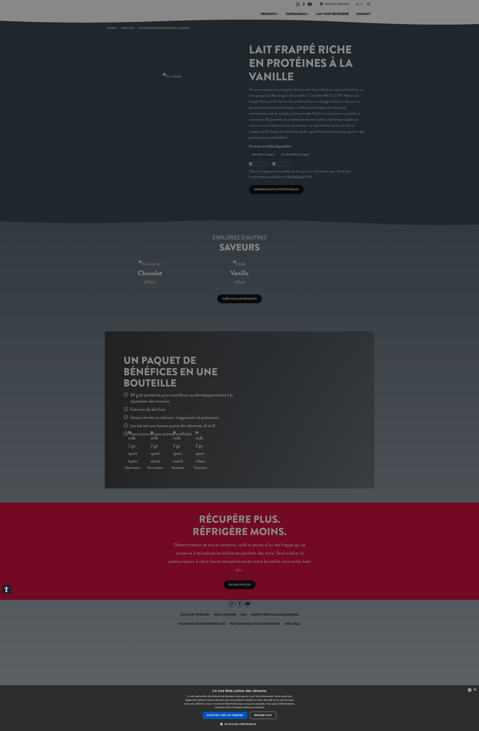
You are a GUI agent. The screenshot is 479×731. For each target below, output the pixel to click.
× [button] (474, 689)
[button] (239, 724)
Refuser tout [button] (263, 715)
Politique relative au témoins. (248, 707)
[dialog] (239, 708)
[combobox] (470, 690)
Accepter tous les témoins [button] (225, 715)
